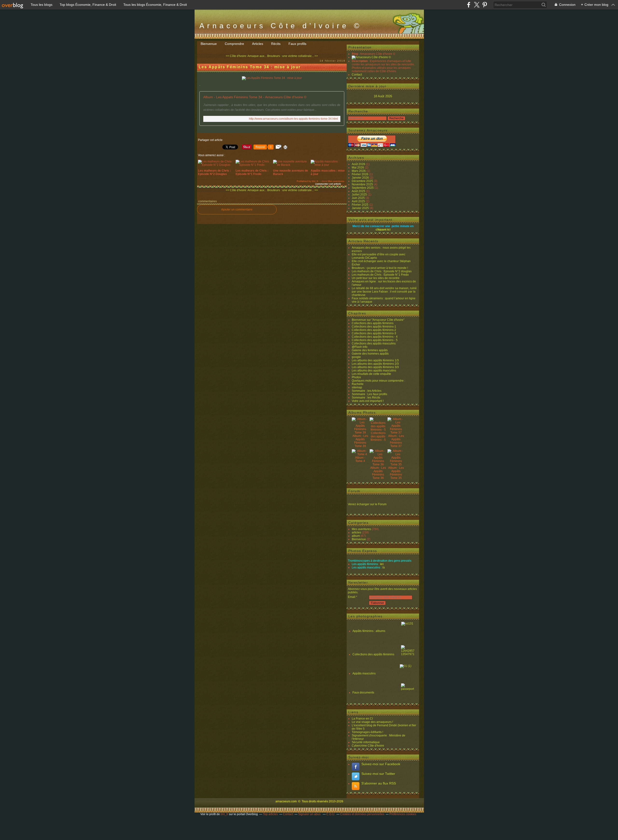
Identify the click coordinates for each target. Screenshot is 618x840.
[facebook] (469, 4)
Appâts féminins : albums (369, 631)
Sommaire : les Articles (366, 390)
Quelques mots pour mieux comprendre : (378, 380)
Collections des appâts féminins (372, 323)
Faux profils (297, 44)
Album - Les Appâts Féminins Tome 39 (360, 441)
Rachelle (358, 384)
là (383, 567)
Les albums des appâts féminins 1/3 (375, 360)
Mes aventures (336, 181)
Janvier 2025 (361, 208)
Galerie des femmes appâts (370, 350)
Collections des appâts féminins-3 (374, 333)
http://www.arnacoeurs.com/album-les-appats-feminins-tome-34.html (293, 118)
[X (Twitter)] (477, 4)
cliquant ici (383, 229)
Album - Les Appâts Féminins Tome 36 (378, 473)
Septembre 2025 (363, 187)
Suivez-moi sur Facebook (380, 764)
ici (381, 564)
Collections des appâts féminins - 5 (375, 340)
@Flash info (359, 347)
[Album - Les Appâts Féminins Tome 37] (395, 432)
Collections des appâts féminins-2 (374, 330)
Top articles (270, 814)
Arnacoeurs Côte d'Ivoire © (280, 26)
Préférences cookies (402, 814)
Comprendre (234, 44)
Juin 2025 (358, 198)
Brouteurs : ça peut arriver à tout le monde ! (380, 268)
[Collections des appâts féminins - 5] (378, 429)
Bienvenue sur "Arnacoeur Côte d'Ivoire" (378, 320)
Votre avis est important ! (368, 401)
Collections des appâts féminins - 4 (375, 336)
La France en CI (362, 718)
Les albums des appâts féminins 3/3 (375, 367)
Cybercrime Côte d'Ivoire (368, 745)
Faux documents (363, 692)
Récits (276, 44)
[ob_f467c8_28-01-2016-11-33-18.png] (272, 78)
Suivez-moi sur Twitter (378, 774)
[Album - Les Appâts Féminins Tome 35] (395, 464)
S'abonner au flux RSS (378, 783)
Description (360, 61)
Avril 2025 (359, 201)
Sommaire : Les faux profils (369, 394)
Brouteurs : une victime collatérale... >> (292, 56)
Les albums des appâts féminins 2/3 (375, 363)
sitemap (357, 387)
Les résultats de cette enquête (371, 374)
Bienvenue (209, 44)
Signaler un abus (309, 814)
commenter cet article (328, 183)
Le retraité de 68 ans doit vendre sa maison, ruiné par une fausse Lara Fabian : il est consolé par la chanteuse (384, 292)
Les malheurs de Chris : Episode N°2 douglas (382, 271)
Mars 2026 (359, 171)
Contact (357, 74)
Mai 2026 (358, 167)
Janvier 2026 (361, 177)
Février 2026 (360, 174)
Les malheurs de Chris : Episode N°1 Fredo (380, 274)
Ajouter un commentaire (237, 209)
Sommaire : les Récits (366, 397)
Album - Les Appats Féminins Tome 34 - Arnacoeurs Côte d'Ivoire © (254, 97)
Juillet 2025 (360, 194)
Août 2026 (359, 164)
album (356, 536)
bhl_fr (224, 814)
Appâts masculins (364, 673)
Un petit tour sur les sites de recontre (376, 278)
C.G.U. (330, 814)
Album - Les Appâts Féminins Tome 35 (396, 473)
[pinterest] (485, 4)
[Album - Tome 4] (360, 454)
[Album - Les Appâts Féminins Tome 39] (360, 432)
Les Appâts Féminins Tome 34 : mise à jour (250, 67)
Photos (356, 377)
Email (351, 597)
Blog (355, 54)
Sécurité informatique (366, 742)
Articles (257, 44)
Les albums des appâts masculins (374, 370)
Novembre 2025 (363, 184)
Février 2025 (360, 204)
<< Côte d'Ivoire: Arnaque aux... (246, 56)
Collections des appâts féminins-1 (374, 326)
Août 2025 (359, 191)
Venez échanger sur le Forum (367, 504)
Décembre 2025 (363, 181)
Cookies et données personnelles (362, 814)
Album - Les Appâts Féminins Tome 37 (396, 441)
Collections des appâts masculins (374, 343)
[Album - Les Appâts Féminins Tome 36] (378, 464)
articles (356, 532)
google (356, 357)
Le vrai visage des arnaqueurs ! (372, 722)
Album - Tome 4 (360, 459)
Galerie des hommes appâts (370, 353)
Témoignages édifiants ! (367, 732)
